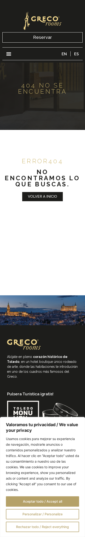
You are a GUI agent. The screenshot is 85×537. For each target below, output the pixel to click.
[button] (9, 54)
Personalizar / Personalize (42, 514)
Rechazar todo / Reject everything (42, 527)
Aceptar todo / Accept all (42, 501)
